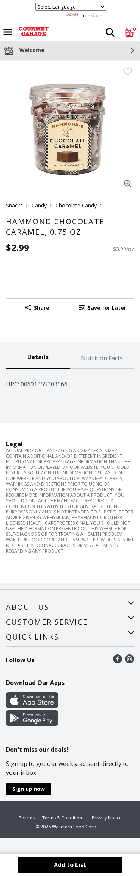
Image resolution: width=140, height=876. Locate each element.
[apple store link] (32, 706)
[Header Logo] (32, 32)
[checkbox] (127, 71)
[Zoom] (127, 183)
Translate (91, 15)
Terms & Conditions (63, 818)
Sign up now (28, 788)
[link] (102, 307)
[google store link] (32, 723)
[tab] (38, 358)
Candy (39, 205)
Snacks (14, 205)
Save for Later (107, 307)
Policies (27, 818)
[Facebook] (117, 661)
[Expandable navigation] (8, 32)
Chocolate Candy (76, 205)
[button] (110, 32)
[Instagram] (129, 661)
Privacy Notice (107, 818)
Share (41, 307)
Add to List (70, 865)
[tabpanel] (70, 381)
